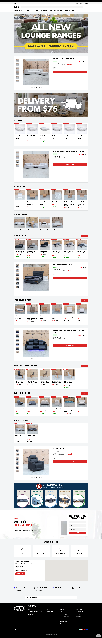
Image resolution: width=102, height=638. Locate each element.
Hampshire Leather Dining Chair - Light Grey (68, 382)
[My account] (87, 7)
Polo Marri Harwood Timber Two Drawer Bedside (44, 203)
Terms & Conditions (80, 609)
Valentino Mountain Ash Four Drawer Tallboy (69, 316)
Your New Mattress (64, 620)
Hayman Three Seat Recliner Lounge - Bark (44, 409)
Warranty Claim (63, 621)
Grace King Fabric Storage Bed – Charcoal (62, 265)
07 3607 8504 (32, 606)
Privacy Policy (79, 607)
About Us (86, 3)
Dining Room (44, 10)
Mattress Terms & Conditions (66, 618)
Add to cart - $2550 (70, 345)
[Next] (88, 134)
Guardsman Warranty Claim (66, 625)
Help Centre (62, 609)
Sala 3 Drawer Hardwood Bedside (19, 202)
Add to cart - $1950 (70, 164)
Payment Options (79, 611)
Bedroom (36, 10)
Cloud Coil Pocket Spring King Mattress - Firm (32, 137)
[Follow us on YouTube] (19, 630)
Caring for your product (65, 616)
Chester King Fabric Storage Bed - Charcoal (45, 252)
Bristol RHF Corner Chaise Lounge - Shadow (31, 437)
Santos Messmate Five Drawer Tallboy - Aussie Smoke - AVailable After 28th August (32, 317)
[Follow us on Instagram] (15, 630)
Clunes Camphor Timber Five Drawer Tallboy (44, 317)
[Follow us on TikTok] (17, 630)
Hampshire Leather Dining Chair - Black (19, 382)
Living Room (28, 10)
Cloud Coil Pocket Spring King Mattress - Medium (44, 137)
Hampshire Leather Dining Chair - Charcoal (32, 382)
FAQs (77, 3)
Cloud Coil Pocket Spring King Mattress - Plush (57, 137)
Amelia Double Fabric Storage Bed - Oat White (31, 253)
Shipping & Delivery (64, 613)
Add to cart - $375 (70, 461)
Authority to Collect (64, 614)
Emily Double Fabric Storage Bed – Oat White (81, 253)
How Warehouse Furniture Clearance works (32, 597)
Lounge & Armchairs (18, 10)
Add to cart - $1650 (70, 72)
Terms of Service (79, 614)
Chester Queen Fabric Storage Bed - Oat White (69, 253)
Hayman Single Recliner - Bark (57, 409)
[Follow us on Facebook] (14, 630)
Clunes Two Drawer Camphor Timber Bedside (56, 317)
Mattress (49, 613)
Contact (81, 3)
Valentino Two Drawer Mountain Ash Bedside (81, 316)
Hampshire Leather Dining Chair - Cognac (56, 382)
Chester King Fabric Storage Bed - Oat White (56, 253)
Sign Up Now (77, 532)
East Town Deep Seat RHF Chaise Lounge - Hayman (68, 410)
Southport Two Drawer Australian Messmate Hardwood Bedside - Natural (81, 203)
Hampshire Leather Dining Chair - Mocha (44, 382)
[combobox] (50, 7)
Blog (15, 3)
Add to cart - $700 (70, 277)
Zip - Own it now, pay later (81, 613)
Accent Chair (50, 611)
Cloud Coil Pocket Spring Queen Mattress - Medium (82, 137)
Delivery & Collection (69, 10)
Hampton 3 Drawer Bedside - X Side (56, 202)
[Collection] (51, 33)
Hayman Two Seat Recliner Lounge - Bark (81, 409)
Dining (48, 609)
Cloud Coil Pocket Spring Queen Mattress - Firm (69, 137)
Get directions (20, 573)
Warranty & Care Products (56, 10)
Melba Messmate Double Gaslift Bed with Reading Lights (20, 317)
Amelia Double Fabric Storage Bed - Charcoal (20, 252)
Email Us (61, 611)
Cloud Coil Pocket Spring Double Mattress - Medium (20, 137)
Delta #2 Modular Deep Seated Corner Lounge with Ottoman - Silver (68, 151)
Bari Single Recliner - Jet (58, 449)
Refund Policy (79, 616)
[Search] (81, 7)
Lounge (48, 607)
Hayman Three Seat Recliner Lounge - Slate (32, 409)
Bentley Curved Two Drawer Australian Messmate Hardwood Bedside (69, 203)
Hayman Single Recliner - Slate (20, 409)
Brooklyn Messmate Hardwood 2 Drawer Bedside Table (31, 203)
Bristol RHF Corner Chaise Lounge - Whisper (18, 437)
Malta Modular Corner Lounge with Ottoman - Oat (64, 59)
